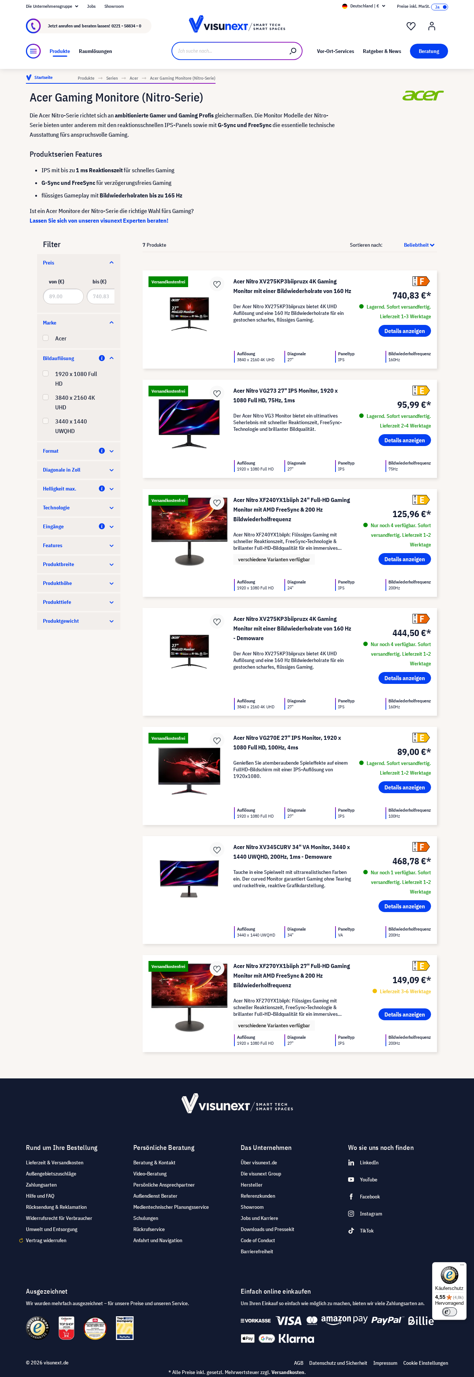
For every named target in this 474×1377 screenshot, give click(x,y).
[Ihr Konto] (431, 26)
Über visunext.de (259, 1162)
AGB (298, 1363)
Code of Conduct (258, 1240)
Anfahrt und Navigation (157, 1240)
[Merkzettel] (411, 26)
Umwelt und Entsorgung (51, 1229)
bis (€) (99, 281)
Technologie (56, 507)
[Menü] (33, 51)
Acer (61, 338)
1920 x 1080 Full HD (76, 378)
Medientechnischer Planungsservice (171, 1207)
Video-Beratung (150, 1173)
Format (51, 451)
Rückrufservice (149, 1229)
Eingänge (53, 526)
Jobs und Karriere (259, 1218)
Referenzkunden (258, 1196)
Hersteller (252, 1184)
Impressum (385, 1363)
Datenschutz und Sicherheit (338, 1363)
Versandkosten (287, 1372)
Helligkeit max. (59, 488)
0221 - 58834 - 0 (126, 26)
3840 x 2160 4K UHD (75, 402)
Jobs (91, 6)
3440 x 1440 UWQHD (71, 426)
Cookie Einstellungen (425, 1363)
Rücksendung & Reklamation (56, 1207)
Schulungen (145, 1218)
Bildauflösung (58, 358)
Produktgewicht (61, 621)
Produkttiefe (57, 602)
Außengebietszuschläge (51, 1173)
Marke (49, 322)
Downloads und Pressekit (267, 1229)
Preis (48, 262)
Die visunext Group (261, 1173)
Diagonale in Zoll (61, 469)
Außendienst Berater (155, 1196)
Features (52, 545)
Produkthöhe (57, 583)
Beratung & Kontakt (154, 1162)
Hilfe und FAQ (40, 1196)
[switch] (449, 1311)
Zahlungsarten (41, 1184)
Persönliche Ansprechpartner (164, 1184)
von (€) (56, 281)
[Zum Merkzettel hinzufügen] (217, 283)
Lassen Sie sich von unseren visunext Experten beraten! (99, 220)
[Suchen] (293, 51)
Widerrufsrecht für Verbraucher (59, 1218)
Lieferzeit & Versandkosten (54, 1162)
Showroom (114, 6)
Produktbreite (58, 564)
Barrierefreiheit (257, 1251)
